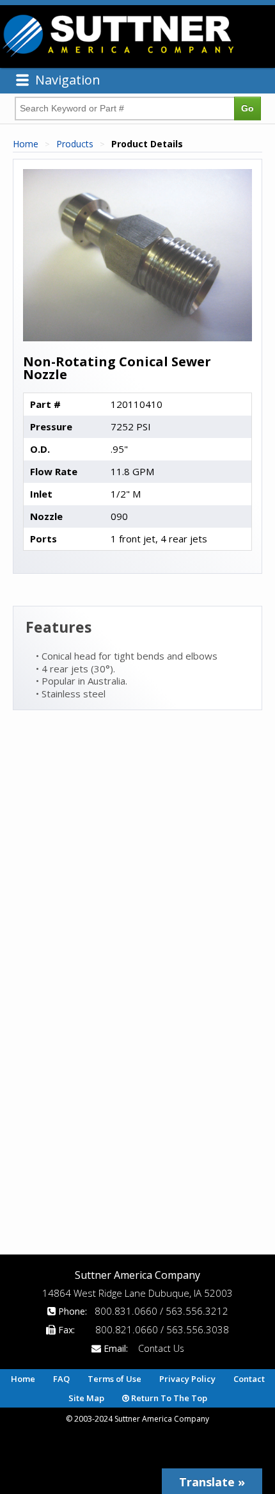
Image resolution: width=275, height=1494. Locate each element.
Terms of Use (114, 1378)
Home (25, 144)
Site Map (86, 1398)
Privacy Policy (187, 1378)
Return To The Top (168, 1398)
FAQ (61, 1378)
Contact (249, 1378)
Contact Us (161, 1348)
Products (74, 144)
